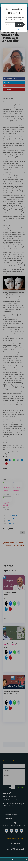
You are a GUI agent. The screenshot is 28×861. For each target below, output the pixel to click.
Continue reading (14, 29)
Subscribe (20, 24)
